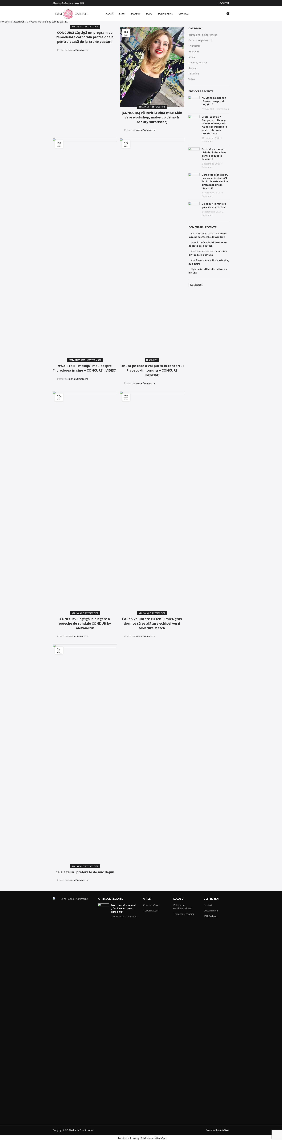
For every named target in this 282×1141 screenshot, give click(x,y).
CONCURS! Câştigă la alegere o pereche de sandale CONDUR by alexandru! (85, 623)
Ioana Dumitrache (78, 50)
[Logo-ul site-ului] (70, 13)
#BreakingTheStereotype (85, 26)
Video (98, 360)
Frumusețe (152, 360)
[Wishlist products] (219, 14)
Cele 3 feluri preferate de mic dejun (85, 872)
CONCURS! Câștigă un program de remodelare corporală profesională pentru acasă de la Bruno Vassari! (85, 37)
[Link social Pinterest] (210, 3)
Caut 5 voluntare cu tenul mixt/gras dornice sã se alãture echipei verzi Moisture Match (152, 623)
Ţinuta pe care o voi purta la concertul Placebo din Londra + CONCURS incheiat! (152, 370)
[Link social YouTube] (207, 3)
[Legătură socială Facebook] (196, 3)
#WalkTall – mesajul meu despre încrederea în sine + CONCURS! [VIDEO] (85, 367)
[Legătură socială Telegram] (110, 48)
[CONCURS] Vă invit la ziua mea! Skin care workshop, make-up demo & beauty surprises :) (152, 117)
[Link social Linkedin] (103, 48)
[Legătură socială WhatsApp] (214, 3)
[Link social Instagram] (203, 3)
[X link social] (199, 3)
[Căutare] (213, 14)
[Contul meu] (208, 14)
